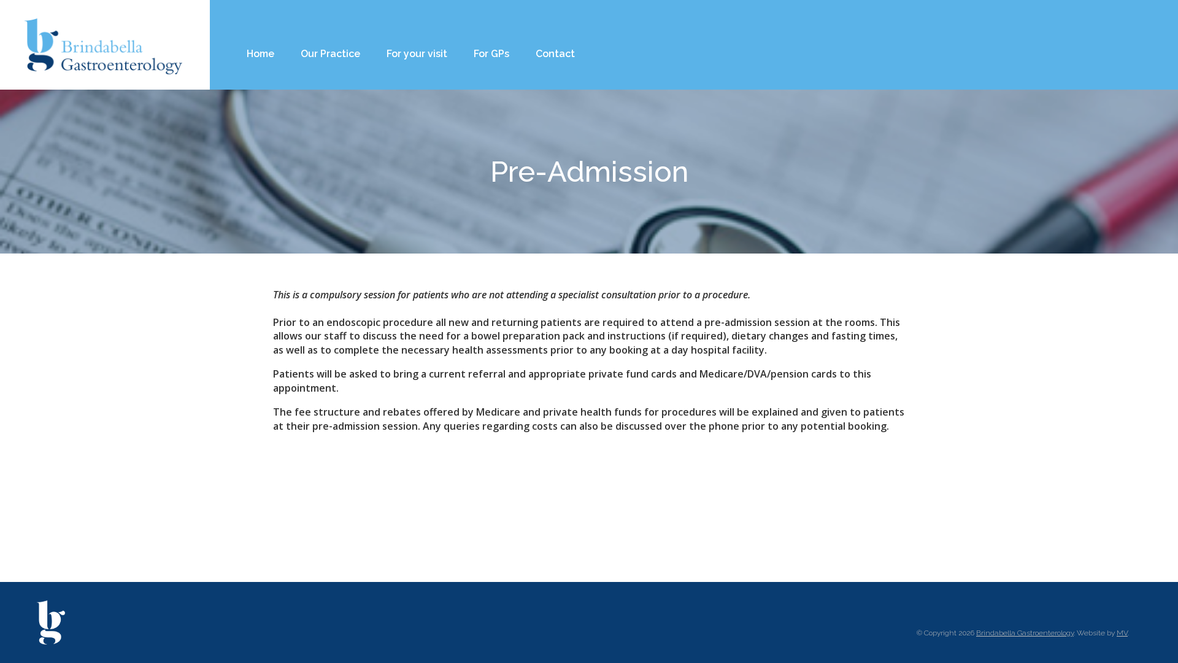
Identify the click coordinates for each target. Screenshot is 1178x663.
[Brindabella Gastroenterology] (104, 45)
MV (1122, 633)
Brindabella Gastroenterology (1025, 633)
